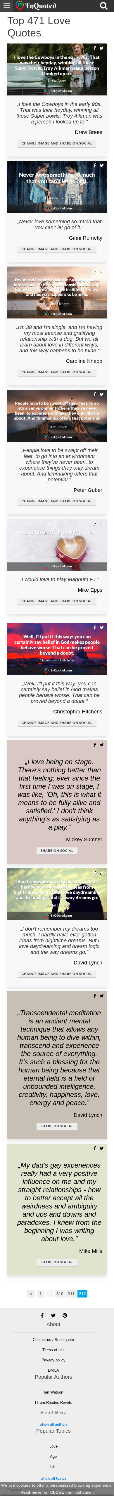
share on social (57, 850)
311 (71, 1293)
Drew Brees (88, 132)
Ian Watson (53, 1392)
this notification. (72, 1492)
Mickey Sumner (84, 839)
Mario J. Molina (53, 1412)
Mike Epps (90, 590)
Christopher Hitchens (77, 712)
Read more (31, 1492)
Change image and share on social (57, 143)
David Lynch (88, 963)
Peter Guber (88, 490)
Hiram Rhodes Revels (53, 1402)
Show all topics (53, 1478)
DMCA (53, 1370)
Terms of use (53, 1350)
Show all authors (53, 1424)
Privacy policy (53, 1360)
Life (53, 1466)
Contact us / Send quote (53, 1339)
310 (59, 1293)
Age (53, 1456)
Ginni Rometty (85, 238)
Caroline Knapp (84, 361)
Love (53, 1446)
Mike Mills (90, 1251)
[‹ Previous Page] (31, 1294)
